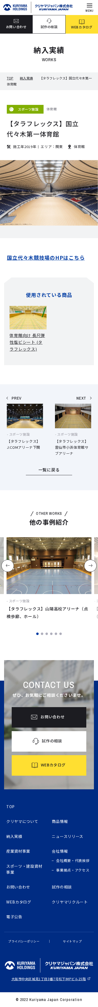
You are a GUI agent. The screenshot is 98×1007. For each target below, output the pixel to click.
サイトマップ (72, 941)
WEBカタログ (18, 902)
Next (90, 566)
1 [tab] (37, 634)
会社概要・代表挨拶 (73, 860)
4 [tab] (51, 634)
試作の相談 (62, 887)
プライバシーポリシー (24, 941)
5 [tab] (56, 634)
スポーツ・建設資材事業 (24, 869)
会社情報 (60, 851)
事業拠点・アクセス (72, 870)
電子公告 (14, 916)
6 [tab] (60, 634)
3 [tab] (46, 634)
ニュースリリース (67, 836)
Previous (7, 566)
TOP (10, 78)
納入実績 (26, 78)
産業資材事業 (18, 851)
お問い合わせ (18, 887)
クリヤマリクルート (70, 902)
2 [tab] (42, 634)
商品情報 (60, 821)
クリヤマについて (22, 821)
